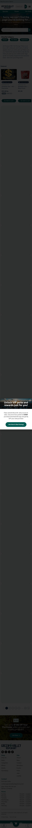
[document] (16, 414)
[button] (30, 400)
